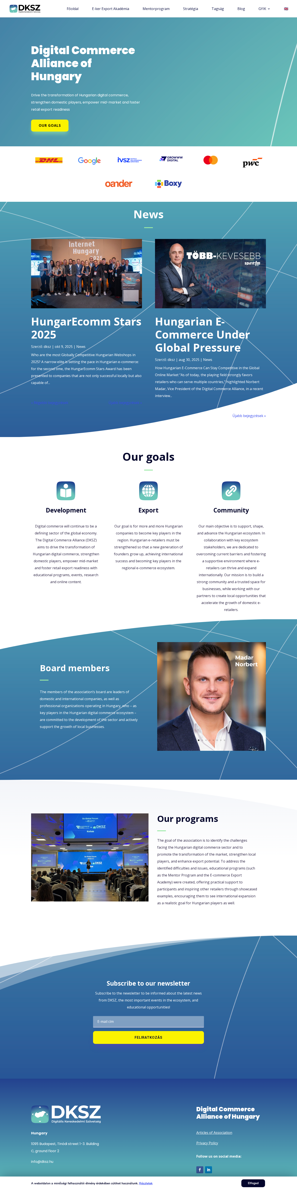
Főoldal (72, 9)
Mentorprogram (156, 9)
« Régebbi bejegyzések (49, 402)
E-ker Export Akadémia (110, 9)
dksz (47, 346)
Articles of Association (214, 1132)
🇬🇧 (286, 9)
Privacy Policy (207, 1143)
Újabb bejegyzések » (125, 402)
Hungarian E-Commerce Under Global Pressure (202, 334)
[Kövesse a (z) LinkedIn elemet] (208, 1169)
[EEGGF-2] (89, 900)
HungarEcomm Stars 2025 (86, 328)
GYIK (262, 9)
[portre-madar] (211, 749)
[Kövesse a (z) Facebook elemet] (199, 1169)
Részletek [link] (146, 1183)
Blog (241, 9)
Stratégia (190, 9)
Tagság (218, 9)
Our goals (50, 125)
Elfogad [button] (253, 1183)
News (80, 346)
